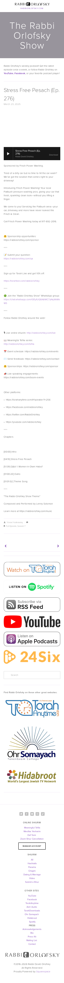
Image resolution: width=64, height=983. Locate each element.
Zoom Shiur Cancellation (32, 838)
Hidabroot (32, 918)
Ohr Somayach (32, 914)
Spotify (32, 921)
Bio (32, 932)
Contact (32, 944)
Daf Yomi (32, 835)
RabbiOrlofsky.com (32, 8)
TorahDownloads (32, 910)
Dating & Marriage (32, 874)
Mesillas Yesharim (32, 831)
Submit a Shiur (32, 881)
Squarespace (43, 971)
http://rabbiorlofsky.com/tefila (19, 344)
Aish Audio (32, 906)
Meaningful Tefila (32, 827)
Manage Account (32, 846)
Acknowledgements (32, 929)
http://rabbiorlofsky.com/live (41, 332)
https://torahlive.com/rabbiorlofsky (22, 280)
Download (53, 155)
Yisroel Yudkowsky (15, 522)
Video (32, 878)
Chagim (32, 870)
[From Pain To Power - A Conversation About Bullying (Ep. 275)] (46, 546)
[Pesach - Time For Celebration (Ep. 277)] (17, 546)
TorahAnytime (32, 903)
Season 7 (21, 526)
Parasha (32, 867)
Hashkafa (32, 863)
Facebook (32, 899)
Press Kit (32, 936)
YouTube (32, 895)
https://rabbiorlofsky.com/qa (18, 258)
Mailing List (31, 940)
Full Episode (11, 526)
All (32, 859)
